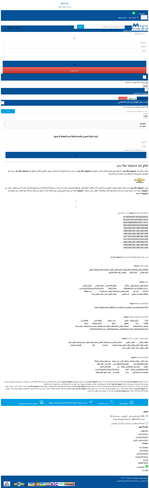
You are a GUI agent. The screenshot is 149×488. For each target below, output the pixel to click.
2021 (134, 216)
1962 (138, 244)
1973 (134, 239)
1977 (125, 236)
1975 (142, 239)
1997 (134, 227)
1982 (146, 236)
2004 (138, 225)
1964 (146, 244)
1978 (129, 236)
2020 (129, 216)
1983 (125, 233)
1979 (134, 236)
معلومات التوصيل (142, 436)
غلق (145, 115)
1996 (129, 227)
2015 (134, 219)
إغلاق (145, 85)
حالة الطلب (144, 430)
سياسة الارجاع (143, 433)
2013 (125, 219)
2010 (138, 222)
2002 (129, 225)
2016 (138, 219)
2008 (129, 222)
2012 (146, 222)
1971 (125, 239)
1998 (138, 227)
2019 (125, 216)
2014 (129, 219)
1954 (129, 247)
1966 (129, 241)
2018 (146, 219)
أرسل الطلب (132, 98)
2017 (142, 219)
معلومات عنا (143, 447)
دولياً (51, 402)
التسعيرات (142, 13)
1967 (134, 241)
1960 (129, 244)
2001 (125, 225)
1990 (129, 230)
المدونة (145, 459)
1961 (134, 244)
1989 (125, 230)
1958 (146, 247)
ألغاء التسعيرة (122, 98)
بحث (80, 27)
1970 (146, 241)
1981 (142, 236)
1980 (138, 236)
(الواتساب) (141, 466)
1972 (129, 239)
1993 (142, 230)
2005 (142, 225)
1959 (125, 244)
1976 (146, 239)
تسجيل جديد (132, 17)
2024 (146, 216)
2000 (146, 227)
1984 (129, 233)
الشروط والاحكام (142, 453)
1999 (142, 227)
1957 (142, 247)
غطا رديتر (143, 125)
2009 (134, 222)
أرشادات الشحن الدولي (140, 440)
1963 (142, 244)
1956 (138, 247)
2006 (146, 225)
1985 (134, 233)
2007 (125, 222)
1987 (142, 233)
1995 (125, 227)
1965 (125, 241)
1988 (146, 233)
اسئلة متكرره (144, 450)
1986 (138, 233)
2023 (142, 216)
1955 (134, 247)
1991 (134, 230)
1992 (138, 230)
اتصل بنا (145, 470)
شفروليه (143, 123)
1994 (146, 230)
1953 (125, 247)
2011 (142, 222)
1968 (138, 241)
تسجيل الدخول (122, 17)
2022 (138, 216)
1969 (142, 241)
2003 (134, 225)
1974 (138, 239)
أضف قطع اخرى (142, 98)
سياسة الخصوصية (141, 456)
